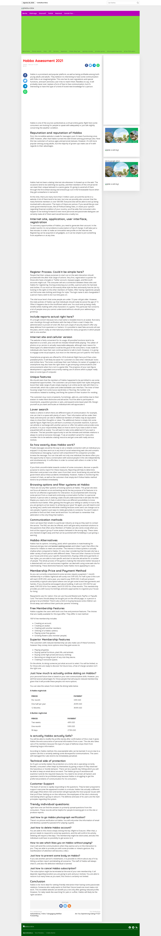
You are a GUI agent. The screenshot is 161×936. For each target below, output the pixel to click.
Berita (25, 66)
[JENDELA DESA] (27, 8)
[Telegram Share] (94, 65)
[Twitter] (65, 906)
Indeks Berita (50, 933)
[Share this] (86, 65)
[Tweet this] (90, 65)
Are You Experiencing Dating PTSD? (87, 913)
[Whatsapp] (98, 65)
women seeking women (61, 546)
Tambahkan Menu (42, 3)
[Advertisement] (87, 32)
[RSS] (69, 906)
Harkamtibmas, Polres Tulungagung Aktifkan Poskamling (46, 914)
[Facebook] (61, 906)
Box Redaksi (39, 933)
